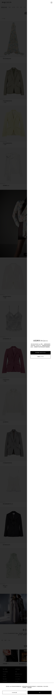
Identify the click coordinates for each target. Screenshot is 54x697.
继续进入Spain (40, 356)
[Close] (51, 2)
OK (39, 692)
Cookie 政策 (29, 687)
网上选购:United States (41, 352)
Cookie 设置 (14, 692)
